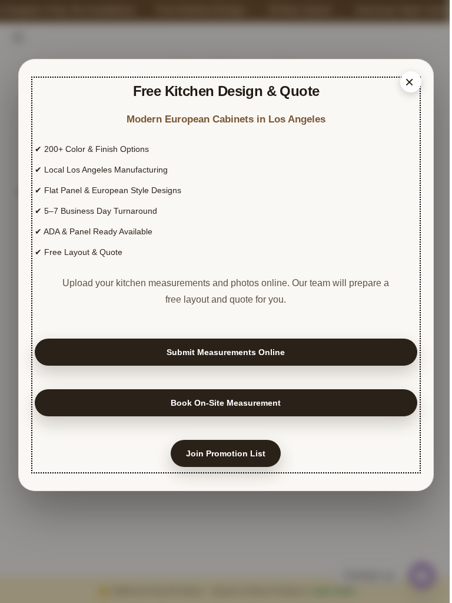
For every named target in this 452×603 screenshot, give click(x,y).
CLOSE (410, 81)
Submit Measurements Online (226, 352)
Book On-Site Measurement (226, 402)
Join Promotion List (225, 453)
